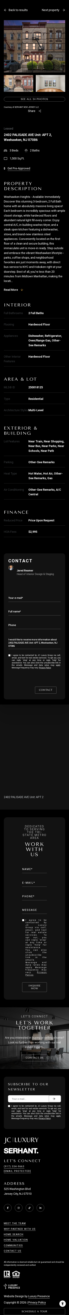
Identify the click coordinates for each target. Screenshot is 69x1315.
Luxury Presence (39, 1296)
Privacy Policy (45, 668)
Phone (12, 625)
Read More (11, 289)
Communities (13, 1245)
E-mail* (28, 882)
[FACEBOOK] (8, 1208)
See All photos (34, 99)
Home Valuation (16, 1239)
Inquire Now (34, 987)
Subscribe (55, 1098)
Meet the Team (15, 1223)
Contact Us (34, 1057)
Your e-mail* (15, 597)
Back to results (18, 10)
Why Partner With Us (20, 1229)
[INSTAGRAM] (18, 1208)
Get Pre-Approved (19, 168)
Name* (27, 869)
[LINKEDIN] (40, 1208)
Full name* (14, 611)
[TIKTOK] (29, 1208)
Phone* (28, 896)
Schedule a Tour (34, 1311)
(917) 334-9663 (14, 1166)
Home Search (13, 1234)
